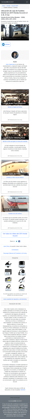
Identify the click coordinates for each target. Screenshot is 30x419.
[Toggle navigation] (27, 2)
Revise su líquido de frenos (15, 107)
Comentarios (15, 249)
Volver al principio (15, 397)
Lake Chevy (6, 246)
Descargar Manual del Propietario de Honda (15, 253)
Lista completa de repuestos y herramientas (15, 299)
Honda (8, 5)
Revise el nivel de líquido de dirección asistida (15, 141)
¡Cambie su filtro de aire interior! (15, 177)
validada (7, 44)
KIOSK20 (23, 390)
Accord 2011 (15, 5)
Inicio (3, 5)
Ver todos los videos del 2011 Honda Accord (15, 235)
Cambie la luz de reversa (15, 213)
